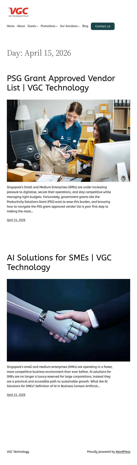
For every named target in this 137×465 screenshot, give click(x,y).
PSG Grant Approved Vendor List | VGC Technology (61, 83)
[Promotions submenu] (56, 26)
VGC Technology (18, 452)
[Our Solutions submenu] (79, 26)
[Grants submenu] (37, 26)
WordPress (123, 452)
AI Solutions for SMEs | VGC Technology (59, 262)
